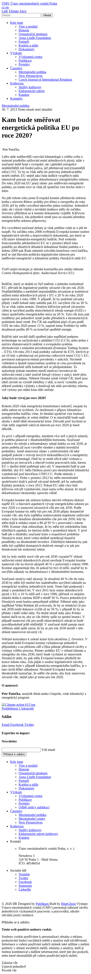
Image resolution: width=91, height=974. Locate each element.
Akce (22, 11)
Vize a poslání (28, 26)
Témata (14, 11)
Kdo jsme (16, 22)
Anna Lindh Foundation (35, 38)
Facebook (17, 724)
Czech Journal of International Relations (45, 79)
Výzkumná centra (30, 57)
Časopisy (16, 68)
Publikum (43, 904)
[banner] (29, 3)
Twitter (29, 724)
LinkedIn (25, 889)
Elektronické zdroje (32, 91)
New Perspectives (31, 76)
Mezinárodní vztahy (32, 818)
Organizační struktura (33, 34)
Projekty (24, 64)
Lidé (5, 11)
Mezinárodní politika (32, 72)
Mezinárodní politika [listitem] (15, 105)
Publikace (25, 60)
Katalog (24, 94)
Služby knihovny (30, 87)
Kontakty (16, 98)
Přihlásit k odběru (14, 754)
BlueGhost (68, 904)
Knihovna (16, 83)
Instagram (25, 885)
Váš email (48, 750)
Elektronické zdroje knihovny (38, 834)
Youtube (24, 874)
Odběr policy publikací (34, 807)
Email (6, 724)
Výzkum (16, 53)
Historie (24, 30)
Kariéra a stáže (28, 45)
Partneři (24, 41)
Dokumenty (26, 49)
